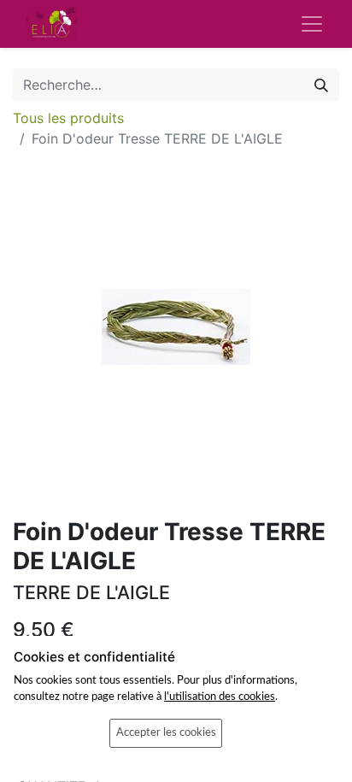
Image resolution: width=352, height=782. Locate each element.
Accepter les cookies (166, 732)
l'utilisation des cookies (219, 696)
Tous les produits (68, 117)
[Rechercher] (321, 84)
